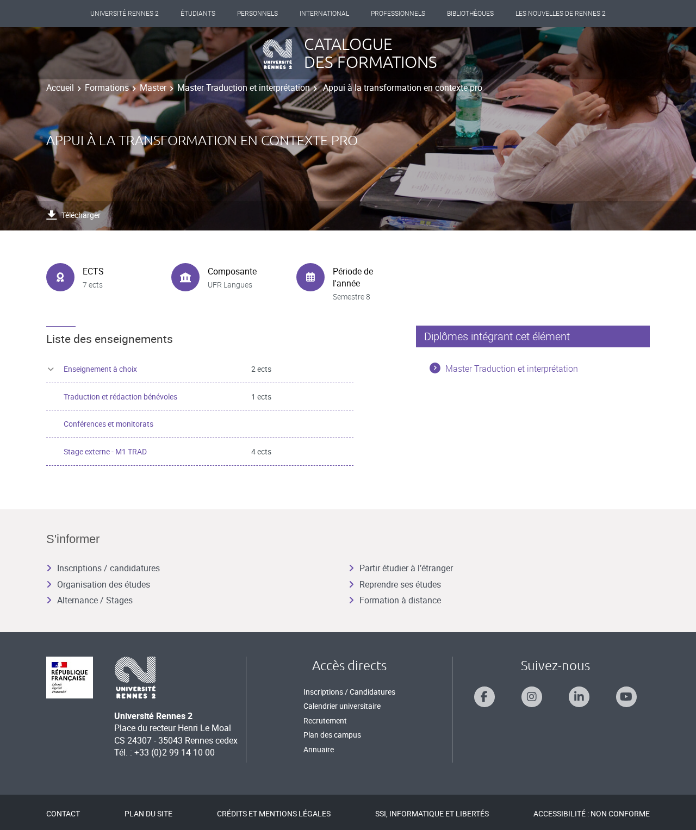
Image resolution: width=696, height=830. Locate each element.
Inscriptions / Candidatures (349, 692)
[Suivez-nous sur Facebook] (484, 697)
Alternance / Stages (95, 600)
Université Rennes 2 (124, 13)
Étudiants (198, 13)
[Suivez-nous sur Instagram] (531, 697)
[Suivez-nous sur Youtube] (626, 697)
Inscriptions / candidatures (108, 568)
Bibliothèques (470, 13)
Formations (107, 87)
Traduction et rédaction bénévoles (120, 396)
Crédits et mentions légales (274, 813)
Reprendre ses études (400, 584)
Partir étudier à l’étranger (406, 568)
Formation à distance (400, 600)
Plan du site (148, 813)
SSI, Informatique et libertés (432, 813)
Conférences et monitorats (108, 424)
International (324, 13)
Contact (63, 813)
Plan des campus (332, 734)
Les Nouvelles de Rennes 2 (560, 13)
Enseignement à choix (100, 369)
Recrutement (325, 720)
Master (153, 87)
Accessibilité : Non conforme (591, 813)
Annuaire (318, 749)
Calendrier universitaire (342, 706)
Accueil (60, 87)
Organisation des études (103, 584)
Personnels (257, 13)
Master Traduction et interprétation (243, 87)
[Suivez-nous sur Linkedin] (579, 697)
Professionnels (398, 13)
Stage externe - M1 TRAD (105, 451)
